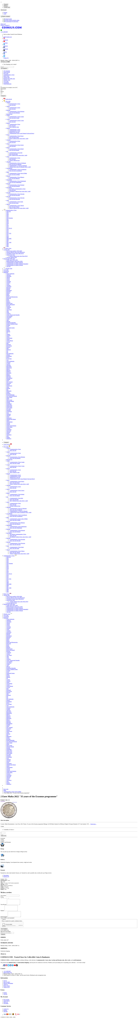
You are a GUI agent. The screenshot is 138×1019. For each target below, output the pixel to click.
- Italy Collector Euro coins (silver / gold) (18, 500)
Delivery (5, 5)
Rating (2, 897)
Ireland (7, 147)
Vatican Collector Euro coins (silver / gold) (19, 208)
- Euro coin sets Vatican (14, 552)
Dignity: (2, 910)
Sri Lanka (8, 409)
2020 (7, 220)
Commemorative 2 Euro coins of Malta (18, 173)
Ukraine (8, 424)
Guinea (8, 339)
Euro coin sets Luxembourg (15, 170)
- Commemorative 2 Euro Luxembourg (18, 515)
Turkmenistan (9, 421)
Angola (8, 280)
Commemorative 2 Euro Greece (16, 145)
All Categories (6, 71)
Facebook (5, 49)
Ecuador (8, 325)
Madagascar (9, 367)
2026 (8, 211)
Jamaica (8, 354)
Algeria (8, 278)
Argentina (8, 281)
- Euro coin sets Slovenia (14, 544)
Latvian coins (6, 77)
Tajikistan (8, 414)
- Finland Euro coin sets (14, 477)
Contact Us (6, 1009)
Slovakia (8, 192)
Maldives (8, 371)
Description (6, 875)
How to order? (6, 982)
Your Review (4, 904)
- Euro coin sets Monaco (14, 524)
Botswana (8, 298)
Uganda (8, 423)
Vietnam (8, 432)
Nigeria (8, 384)
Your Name (3, 895)
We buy (5, 980)
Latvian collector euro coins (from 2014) (18, 256)
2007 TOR (8, 242)
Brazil (7, 299)
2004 (7, 246)
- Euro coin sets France (14, 482)
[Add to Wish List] (1, 834)
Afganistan (8, 276)
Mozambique (9, 378)
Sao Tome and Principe (11, 396)
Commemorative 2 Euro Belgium (16, 111)
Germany (8, 139)
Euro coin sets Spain (13, 203)
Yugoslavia (8, 434)
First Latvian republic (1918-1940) (14, 251)
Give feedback (4, 928)
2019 (7, 221)
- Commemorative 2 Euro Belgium (17, 457)
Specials (5, 994)
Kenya (7, 357)
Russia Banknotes (10, 394)
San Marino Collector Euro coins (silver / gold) (19, 191)
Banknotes (5, 272)
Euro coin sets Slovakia (14, 195)
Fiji (7, 333)
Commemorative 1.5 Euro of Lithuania (18, 165)
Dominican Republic (11, 322)
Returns (5, 1010)
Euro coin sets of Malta (14, 174)
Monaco (8, 176)
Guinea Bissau (9, 340)
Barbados (8, 291)
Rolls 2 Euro (6, 76)
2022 (7, 216)
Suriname (8, 410)
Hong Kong (9, 345)
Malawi (8, 369)
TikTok (5, 52)
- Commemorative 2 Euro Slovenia (17, 543)
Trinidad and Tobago (11, 419)
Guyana (8, 342)
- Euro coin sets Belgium (14, 458)
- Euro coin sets (12, 450)
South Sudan (9, 407)
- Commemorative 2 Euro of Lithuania (18, 508)
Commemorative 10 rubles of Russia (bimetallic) (17, 263)
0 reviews (3, 801)
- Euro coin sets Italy (14, 499)
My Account (6, 999)
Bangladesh (9, 290)
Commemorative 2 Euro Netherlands (17, 181)
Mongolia (8, 376)
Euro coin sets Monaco (14, 178)
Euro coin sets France (14, 137)
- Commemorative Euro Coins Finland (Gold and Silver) (22, 479)
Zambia (8, 437)
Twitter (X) (6, 58)
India (7, 348)
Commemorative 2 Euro (8, 74)
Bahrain (8, 289)
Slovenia (8, 196)
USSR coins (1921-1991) (12, 260)
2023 (7, 215)
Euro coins (5, 73)
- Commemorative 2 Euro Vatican (16, 551)
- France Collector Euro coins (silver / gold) (19, 484)
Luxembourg (9, 168)
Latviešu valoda (15, 20)
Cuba (7, 320)
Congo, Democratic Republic (13, 314)
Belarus (8, 293)
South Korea (9, 406)
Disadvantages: (4, 916)
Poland (7, 392)
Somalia (8, 402)
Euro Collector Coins (14, 127)
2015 (7, 227)
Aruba (7, 284)
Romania (8, 393)
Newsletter (5, 1003)
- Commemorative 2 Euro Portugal (17, 530)
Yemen (7, 433)
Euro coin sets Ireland (14, 150)
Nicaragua (8, 383)
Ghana (7, 336)
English (10, 19)
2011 (7, 234)
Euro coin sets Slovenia (14, 199)
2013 (7, 230)
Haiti (7, 343)
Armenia (8, 282)
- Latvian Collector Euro (14, 506)
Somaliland (8, 403)
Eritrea (7, 329)
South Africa (9, 405)
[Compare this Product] (2, 834)
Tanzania (8, 415)
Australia (8, 285)
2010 (7, 236)
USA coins (5, 81)
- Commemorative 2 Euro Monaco (17, 522)
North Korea (9, 385)
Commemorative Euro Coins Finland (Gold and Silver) (21, 133)
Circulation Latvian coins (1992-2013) (15, 253)
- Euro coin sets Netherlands (15, 527)
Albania (8, 277)
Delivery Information (8, 983)
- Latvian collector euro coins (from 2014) (18, 601)
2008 (7, 239)
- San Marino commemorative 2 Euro (17, 534)
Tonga (7, 416)
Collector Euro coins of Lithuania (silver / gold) (20, 167)
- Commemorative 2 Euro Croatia (16, 462)
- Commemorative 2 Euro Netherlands (18, 526)
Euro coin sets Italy (13, 154)
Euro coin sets (12, 105)
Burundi (8, 305)
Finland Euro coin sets (14, 132)
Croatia (8, 115)
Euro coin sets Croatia (14, 118)
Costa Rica (8, 317)
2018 (7, 223)
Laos (7, 360)
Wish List (5, 1002)
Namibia (8, 379)
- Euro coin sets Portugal (14, 531)
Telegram (5, 46)
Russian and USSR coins (9, 78)
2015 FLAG (9, 228)
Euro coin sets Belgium (14, 112)
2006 (7, 243)
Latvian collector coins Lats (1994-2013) (15, 252)
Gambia (8, 334)
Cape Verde (9, 309)
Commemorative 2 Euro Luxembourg (17, 169)
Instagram (5, 40)
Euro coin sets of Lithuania (15, 164)
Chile (7, 311)
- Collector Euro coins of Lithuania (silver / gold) (20, 512)
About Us (5, 984)
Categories (6, 442)
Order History (6, 1000)
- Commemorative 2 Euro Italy (16, 498)
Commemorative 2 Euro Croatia (16, 116)
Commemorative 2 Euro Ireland (16, 148)
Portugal (8, 183)
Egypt (7, 326)
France (7, 134)
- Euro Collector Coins (14, 472)
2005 (7, 245)
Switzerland (9, 411)
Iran (7, 351)
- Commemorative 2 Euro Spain (16, 547)
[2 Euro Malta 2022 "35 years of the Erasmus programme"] (9, 817)
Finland (8, 128)
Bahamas (8, 287)
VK (4, 55)
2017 (7, 224)
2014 (7, 229)
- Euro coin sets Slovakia (14, 540)
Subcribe (3, 934)
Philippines (8, 391)
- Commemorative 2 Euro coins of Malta (18, 518)
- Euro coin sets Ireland (14, 495)
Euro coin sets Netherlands (15, 182)
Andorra (8, 102)
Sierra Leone (9, 400)
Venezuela (8, 430)
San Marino (9, 187)
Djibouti (8, 321)
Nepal (7, 380)
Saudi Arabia (9, 397)
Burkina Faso (9, 303)
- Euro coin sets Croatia (14, 463)
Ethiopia (8, 331)
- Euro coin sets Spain (14, 548)
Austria (8, 106)
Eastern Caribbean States (12, 324)
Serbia (7, 398)
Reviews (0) (6, 876)
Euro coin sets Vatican (14, 206)
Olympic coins (6, 80)
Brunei (7, 300)
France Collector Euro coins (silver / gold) (18, 138)
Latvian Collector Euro (14, 160)
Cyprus (8, 119)
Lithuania (8, 161)
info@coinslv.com (7, 37)
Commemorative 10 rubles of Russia (14, 262)
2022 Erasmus (9, 218)
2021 (7, 219)
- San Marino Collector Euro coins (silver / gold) (20, 536)
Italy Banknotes (9, 353)
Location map (7, 7)
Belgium (8, 110)
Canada (8, 308)
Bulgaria (9, 114)
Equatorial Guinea (10, 327)
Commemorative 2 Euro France (16, 136)
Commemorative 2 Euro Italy (15, 152)
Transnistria (9, 418)
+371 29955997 (4, 32)
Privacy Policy (6, 985)
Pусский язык (14, 21)
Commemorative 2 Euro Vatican (16, 205)
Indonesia (8, 349)
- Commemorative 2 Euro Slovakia (17, 539)
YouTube (5, 43)
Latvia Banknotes (10, 361)
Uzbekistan (8, 429)
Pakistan (8, 388)
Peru (7, 389)
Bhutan (8, 295)
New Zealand (9, 382)
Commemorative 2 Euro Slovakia (16, 194)
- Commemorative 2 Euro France (16, 481)
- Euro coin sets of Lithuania (15, 509)
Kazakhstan (9, 356)
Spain (7, 200)
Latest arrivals (6, 72)
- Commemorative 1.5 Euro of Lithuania (18, 511)
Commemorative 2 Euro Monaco (16, 177)
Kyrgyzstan (9, 358)
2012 (7, 232)
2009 (7, 237)
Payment (6, 4)
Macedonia (8, 366)
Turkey (8, 420)
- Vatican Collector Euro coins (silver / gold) (19, 553)
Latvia (7, 156)
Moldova (8, 375)
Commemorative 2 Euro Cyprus (16, 120)
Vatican (8, 204)
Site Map (5, 1011)
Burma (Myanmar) (10, 304)
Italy (7, 151)
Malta (7, 172)
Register (5, 12)
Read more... (93, 824)
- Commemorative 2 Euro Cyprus (16, 466)
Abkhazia (8, 275)
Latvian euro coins (10, 254)
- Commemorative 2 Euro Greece (16, 490)
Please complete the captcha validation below (12, 921)
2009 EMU (9, 238)
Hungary (8, 347)
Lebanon (8, 362)
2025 (7, 212)
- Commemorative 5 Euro (15, 476)
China (7, 312)
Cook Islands (9, 316)
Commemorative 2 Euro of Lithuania (17, 163)
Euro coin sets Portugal (14, 186)
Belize (7, 294)
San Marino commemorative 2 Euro (17, 188)
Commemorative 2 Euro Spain (16, 201)
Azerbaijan (8, 286)
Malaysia (8, 370)
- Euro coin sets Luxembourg (15, 516)
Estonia (8, 123)
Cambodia (8, 307)
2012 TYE (8, 233)
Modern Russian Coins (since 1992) (14, 261)
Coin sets (8, 266)
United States (9, 427)
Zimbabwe (8, 438)
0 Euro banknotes (10, 273)
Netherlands (9, 179)
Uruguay (8, 428)
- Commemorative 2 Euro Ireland (16, 494)
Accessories (6, 82)
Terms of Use (6, 987)
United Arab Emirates (11, 425)
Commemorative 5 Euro (14, 130)
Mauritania (8, 372)
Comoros (8, 313)
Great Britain (9, 338)
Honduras (8, 344)
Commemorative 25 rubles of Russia (14, 265)
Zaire (7, 436)
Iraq (7, 352)
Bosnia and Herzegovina (12, 296)
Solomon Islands (10, 401)
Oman (7, 387)
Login (4, 13)
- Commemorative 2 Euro (15, 449)
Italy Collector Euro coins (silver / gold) (18, 155)
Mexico (8, 374)
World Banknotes (7, 83)
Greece (8, 143)
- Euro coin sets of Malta (14, 520)
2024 (7, 214)
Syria (7, 412)
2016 (7, 225)
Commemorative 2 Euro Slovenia (16, 197)
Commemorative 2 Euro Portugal (16, 185)
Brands (5, 992)
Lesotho (8, 363)
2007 (7, 241)
